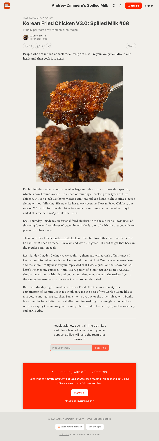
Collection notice (102, 418)
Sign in (149, 5)
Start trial (79, 392)
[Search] (114, 5)
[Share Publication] (121, 5)
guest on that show (110, 265)
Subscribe (133, 5)
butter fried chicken (66, 238)
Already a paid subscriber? (79, 401)
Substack (64, 434)
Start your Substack (71, 426)
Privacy (80, 418)
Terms (88, 418)
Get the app (95, 426)
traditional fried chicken (73, 221)
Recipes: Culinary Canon (38, 17)
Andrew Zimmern (38, 36)
